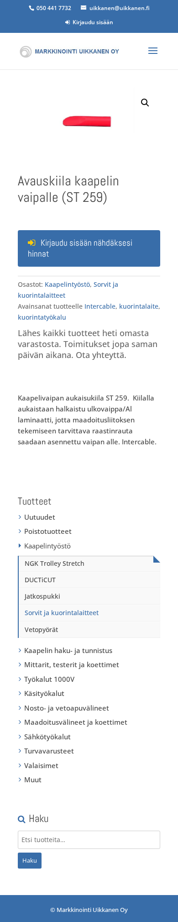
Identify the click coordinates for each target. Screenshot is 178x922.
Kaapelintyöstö (67, 284)
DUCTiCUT (40, 579)
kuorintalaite (138, 306)
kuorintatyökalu (42, 317)
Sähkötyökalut (47, 736)
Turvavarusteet (49, 750)
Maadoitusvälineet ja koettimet (75, 722)
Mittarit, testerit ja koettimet (71, 664)
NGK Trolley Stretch (54, 563)
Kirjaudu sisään (91, 22)
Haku (29, 860)
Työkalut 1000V (49, 679)
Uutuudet (39, 517)
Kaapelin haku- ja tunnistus (68, 650)
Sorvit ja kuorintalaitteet (62, 612)
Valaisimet (41, 765)
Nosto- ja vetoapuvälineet (66, 707)
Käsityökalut (44, 693)
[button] (145, 103)
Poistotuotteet (48, 531)
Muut (33, 779)
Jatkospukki (42, 596)
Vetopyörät (41, 629)
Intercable (99, 306)
